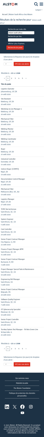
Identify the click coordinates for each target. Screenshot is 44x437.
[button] (41, 4)
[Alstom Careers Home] (9, 4)
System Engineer (7, 219)
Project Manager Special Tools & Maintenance (17, 269)
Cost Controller (6, 229)
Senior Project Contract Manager (13, 239)
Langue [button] (38, 10)
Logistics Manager (7, 199)
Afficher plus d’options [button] (16, 43)
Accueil (4, 14)
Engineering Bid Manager (10, 279)
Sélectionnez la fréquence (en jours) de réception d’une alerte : (21, 58)
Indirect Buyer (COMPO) (10, 169)
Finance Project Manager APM (12, 249)
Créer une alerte (23, 64)
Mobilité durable (22, 383)
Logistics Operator (7, 88)
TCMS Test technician (8, 209)
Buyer (3, 149)
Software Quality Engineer (10, 299)
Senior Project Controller (10, 319)
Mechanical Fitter (7, 119)
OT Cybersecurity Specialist (10, 309)
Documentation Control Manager (13, 179)
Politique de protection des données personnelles (22, 394)
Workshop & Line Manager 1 (11, 109)
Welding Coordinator (8, 139)
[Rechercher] (36, 4)
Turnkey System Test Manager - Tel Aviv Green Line (19, 329)
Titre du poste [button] (6, 84)
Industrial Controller (8, 159)
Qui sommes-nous (22, 378)
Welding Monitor (7, 129)
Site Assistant (6, 98)
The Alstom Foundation (22, 388)
